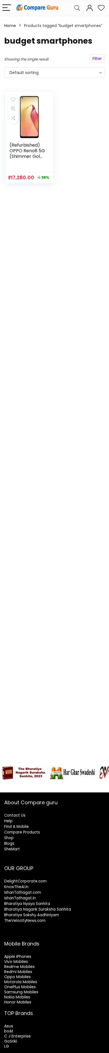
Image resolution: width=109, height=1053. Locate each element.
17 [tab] (48, 787)
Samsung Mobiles (21, 992)
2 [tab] (12, 784)
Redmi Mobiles (18, 971)
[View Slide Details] (24, 772)
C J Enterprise (17, 1036)
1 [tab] (6, 784)
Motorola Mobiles (20, 982)
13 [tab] (83, 784)
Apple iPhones (17, 956)
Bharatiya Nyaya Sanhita (27, 903)
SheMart (12, 849)
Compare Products (22, 832)
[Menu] (6, 8)
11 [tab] (70, 784)
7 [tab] (44, 784)
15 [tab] (96, 784)
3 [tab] (19, 784)
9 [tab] (57, 784)
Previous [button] (7, 771)
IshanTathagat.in (20, 898)
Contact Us (14, 815)
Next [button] (102, 771)
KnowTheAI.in (16, 887)
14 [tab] (89, 784)
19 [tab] (61, 787)
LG (6, 1046)
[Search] (77, 8)
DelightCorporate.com (25, 881)
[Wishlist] (101, 8)
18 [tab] (54, 787)
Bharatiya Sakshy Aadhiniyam (31, 915)
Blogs (9, 843)
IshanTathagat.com (22, 892)
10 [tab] (64, 784)
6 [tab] (38, 784)
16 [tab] (102, 784)
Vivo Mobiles (16, 961)
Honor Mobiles (17, 1002)
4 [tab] (25, 784)
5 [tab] (32, 784)
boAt (8, 1031)
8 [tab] (51, 784)
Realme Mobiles (19, 966)
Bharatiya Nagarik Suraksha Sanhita (37, 909)
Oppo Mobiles (17, 977)
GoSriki (10, 1041)
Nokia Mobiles (17, 997)
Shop (9, 838)
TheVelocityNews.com (25, 920)
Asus (8, 1026)
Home (10, 25)
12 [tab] (77, 784)
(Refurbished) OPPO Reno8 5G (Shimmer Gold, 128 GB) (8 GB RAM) (27, 156)
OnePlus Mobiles (20, 987)
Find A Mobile (16, 826)
